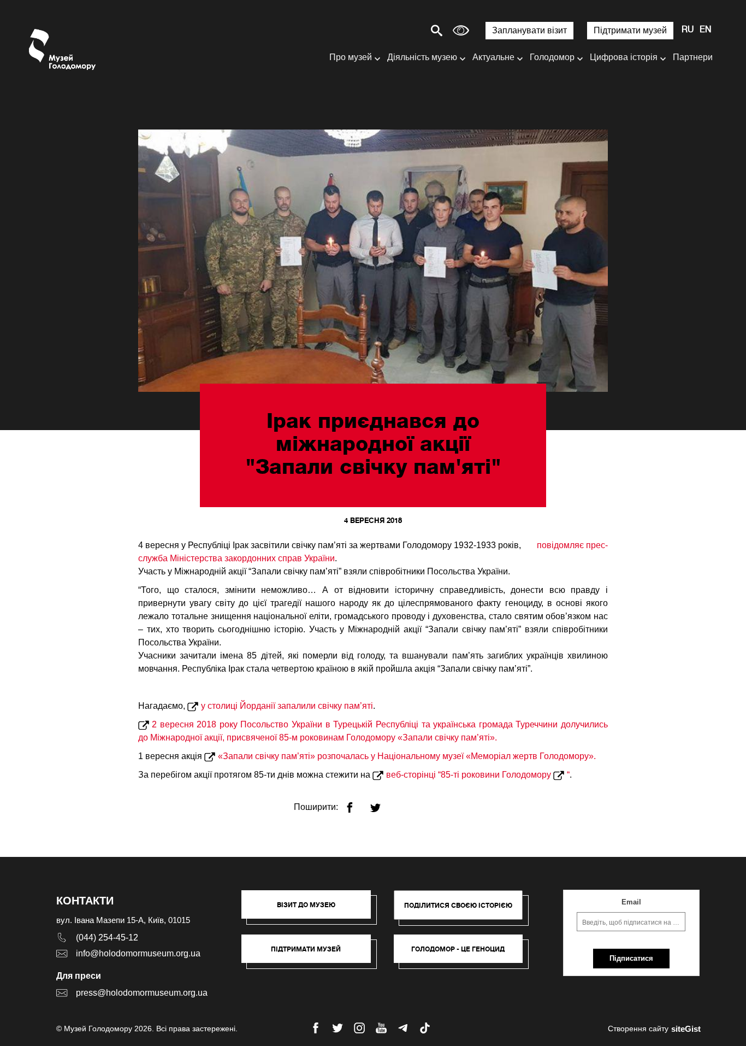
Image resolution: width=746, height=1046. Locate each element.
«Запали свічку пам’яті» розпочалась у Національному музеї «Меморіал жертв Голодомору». (407, 756)
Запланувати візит (529, 30)
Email (631, 902)
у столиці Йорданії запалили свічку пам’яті (287, 705)
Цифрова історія (624, 57)
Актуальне (493, 57)
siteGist (686, 1028)
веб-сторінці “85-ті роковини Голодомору (469, 774)
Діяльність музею (422, 57)
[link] (311, 954)
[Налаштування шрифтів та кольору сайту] (461, 30)
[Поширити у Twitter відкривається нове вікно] (382, 803)
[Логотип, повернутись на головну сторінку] (63, 49)
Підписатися (631, 958)
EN (706, 30)
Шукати (398, 30)
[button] (311, 910)
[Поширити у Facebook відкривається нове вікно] (356, 803)
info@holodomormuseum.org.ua (138, 953)
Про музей (350, 57)
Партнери (693, 57)
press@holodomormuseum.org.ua (142, 992)
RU (688, 30)
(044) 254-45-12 (107, 937)
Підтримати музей (630, 30)
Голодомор (552, 57)
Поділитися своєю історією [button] (458, 905)
